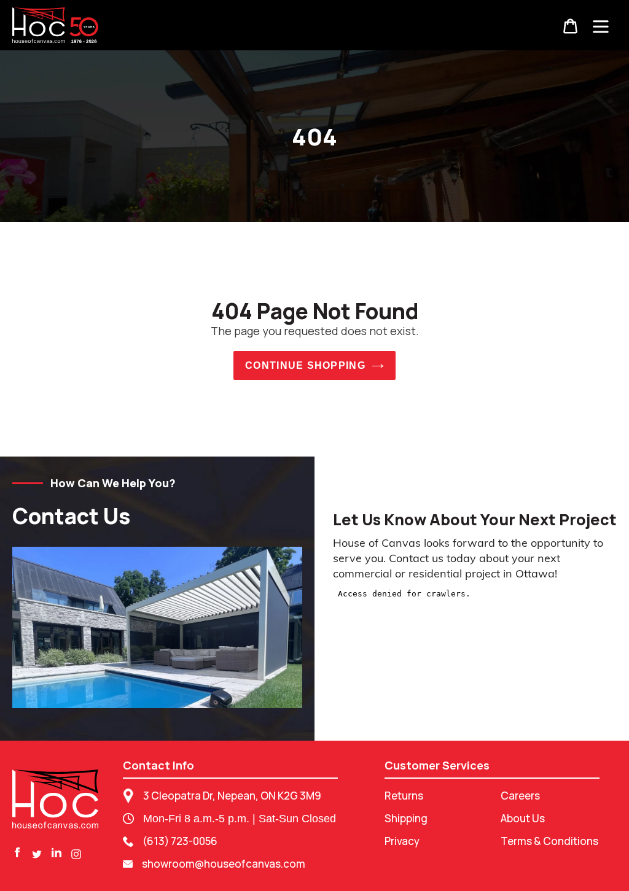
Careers (520, 796)
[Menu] (601, 25)
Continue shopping (305, 365)
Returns (404, 796)
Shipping (406, 818)
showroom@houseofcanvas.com (223, 864)
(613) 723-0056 (180, 841)
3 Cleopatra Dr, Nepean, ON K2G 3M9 (232, 796)
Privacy (402, 841)
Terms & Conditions (549, 841)
